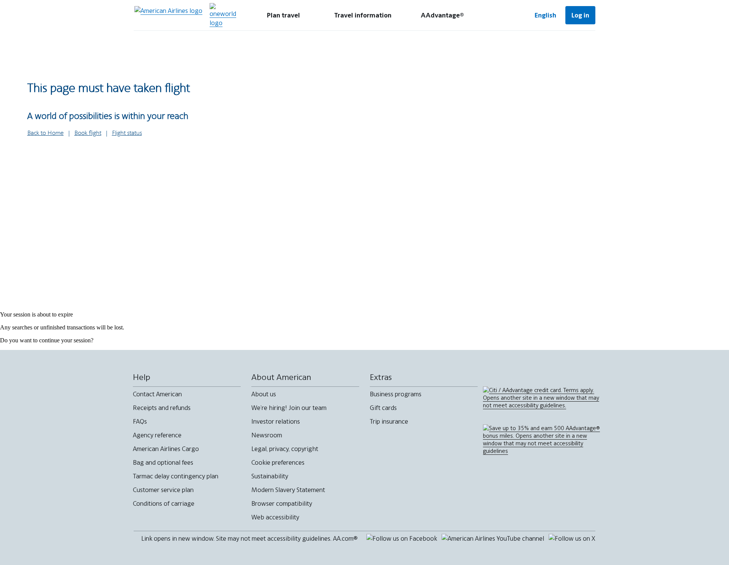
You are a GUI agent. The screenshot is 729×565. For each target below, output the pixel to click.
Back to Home (45, 133)
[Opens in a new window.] (223, 15)
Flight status (127, 133)
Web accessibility (275, 517)
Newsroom (266, 435)
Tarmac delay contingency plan (175, 476)
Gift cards (383, 407)
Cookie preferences (278, 462)
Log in (580, 15)
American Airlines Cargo (166, 449)
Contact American (157, 394)
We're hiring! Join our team (289, 407)
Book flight (87, 133)
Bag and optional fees (163, 462)
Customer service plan (163, 490)
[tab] (283, 15)
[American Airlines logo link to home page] (168, 15)
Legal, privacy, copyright (284, 449)
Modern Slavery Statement (288, 490)
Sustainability (269, 476)
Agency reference (157, 435)
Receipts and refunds (162, 407)
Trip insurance (389, 421)
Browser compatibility (281, 503)
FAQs (140, 421)
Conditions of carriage (163, 503)
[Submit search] (501, 15)
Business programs (395, 394)
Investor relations (275, 421)
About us (263, 394)
